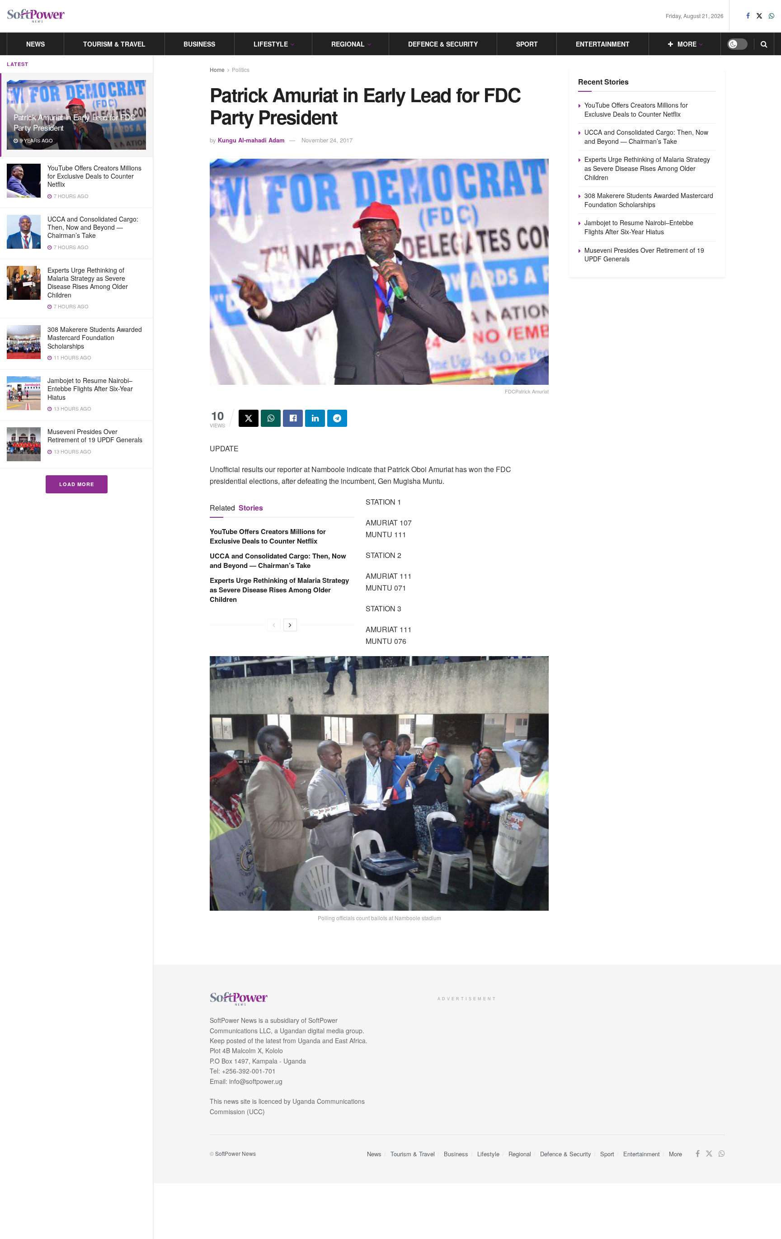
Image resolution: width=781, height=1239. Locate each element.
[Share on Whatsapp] (271, 418)
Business (199, 43)
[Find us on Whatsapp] (771, 16)
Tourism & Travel (114, 43)
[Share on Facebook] (293, 418)
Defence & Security (443, 43)
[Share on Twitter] (249, 418)
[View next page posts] (290, 625)
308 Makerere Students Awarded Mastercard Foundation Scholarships (94, 337)
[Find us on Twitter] (759, 16)
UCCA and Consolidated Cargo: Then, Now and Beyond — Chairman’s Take (92, 227)
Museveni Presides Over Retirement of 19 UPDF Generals (94, 435)
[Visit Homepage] (36, 16)
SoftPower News (235, 1153)
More (686, 43)
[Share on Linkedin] (315, 418)
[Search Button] (764, 44)
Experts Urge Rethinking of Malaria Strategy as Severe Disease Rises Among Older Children (87, 282)
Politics (240, 69)
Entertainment (603, 43)
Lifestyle (271, 43)
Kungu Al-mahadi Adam (251, 140)
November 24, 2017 (327, 140)
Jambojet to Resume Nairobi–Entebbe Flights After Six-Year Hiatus (90, 388)
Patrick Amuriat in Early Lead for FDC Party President (74, 122)
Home (217, 69)
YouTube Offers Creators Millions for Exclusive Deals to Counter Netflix (94, 176)
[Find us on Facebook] (748, 16)
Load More (76, 484)
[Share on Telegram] (337, 418)
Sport (527, 43)
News (35, 43)
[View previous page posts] (274, 625)
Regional (348, 43)
